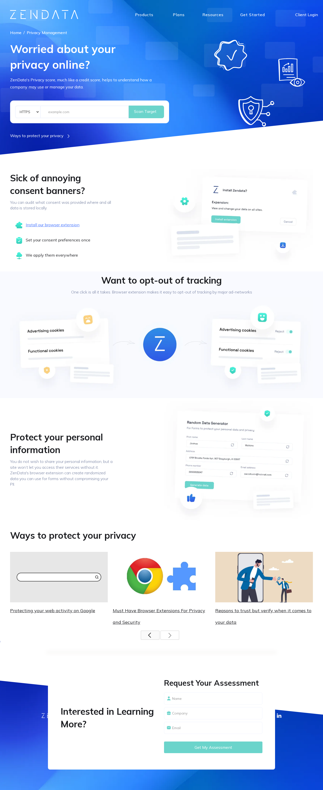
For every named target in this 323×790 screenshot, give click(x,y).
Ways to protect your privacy (37, 135)
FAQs (207, 24)
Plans (179, 14)
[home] (44, 14)
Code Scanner (149, 46)
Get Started (252, 14)
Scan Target (145, 111)
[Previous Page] (150, 635)
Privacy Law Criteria (223, 44)
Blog (207, 34)
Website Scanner (153, 26)
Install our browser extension (52, 224)
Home (15, 32)
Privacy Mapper (151, 36)
